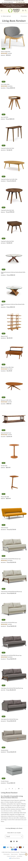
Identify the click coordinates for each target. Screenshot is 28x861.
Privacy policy (7, 854)
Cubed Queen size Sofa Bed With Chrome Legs (11, 655)
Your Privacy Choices (15, 858)
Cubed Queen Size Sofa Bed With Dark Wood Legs (12, 688)
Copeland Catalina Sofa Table (7, 148)
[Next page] (22, 788)
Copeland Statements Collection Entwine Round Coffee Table (13, 273)
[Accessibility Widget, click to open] (26, 854)
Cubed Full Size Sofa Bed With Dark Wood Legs (11, 591)
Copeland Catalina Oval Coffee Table (9, 179)
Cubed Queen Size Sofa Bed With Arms (9, 719)
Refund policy (23, 852)
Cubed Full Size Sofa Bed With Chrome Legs (11, 558)
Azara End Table (4, 117)
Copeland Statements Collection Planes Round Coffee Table (12, 305)
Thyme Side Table (5, 496)
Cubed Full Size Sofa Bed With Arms (9, 622)
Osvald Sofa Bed (4, 750)
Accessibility (19, 856)
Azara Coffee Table (5, 84)
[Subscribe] (21, 836)
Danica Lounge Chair (5, 51)
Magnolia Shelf (4, 336)
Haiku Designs (8, 852)
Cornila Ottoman (5, 781)
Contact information (11, 856)
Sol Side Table (4, 465)
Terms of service (14, 854)
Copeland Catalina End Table (7, 241)
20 (18, 788)
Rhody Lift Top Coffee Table (7, 367)
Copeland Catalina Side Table (7, 210)
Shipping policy (22, 854)
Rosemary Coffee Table (6, 400)
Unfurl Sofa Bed (4, 527)
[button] (1, 10)
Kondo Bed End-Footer (6, 432)
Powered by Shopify (15, 852)
